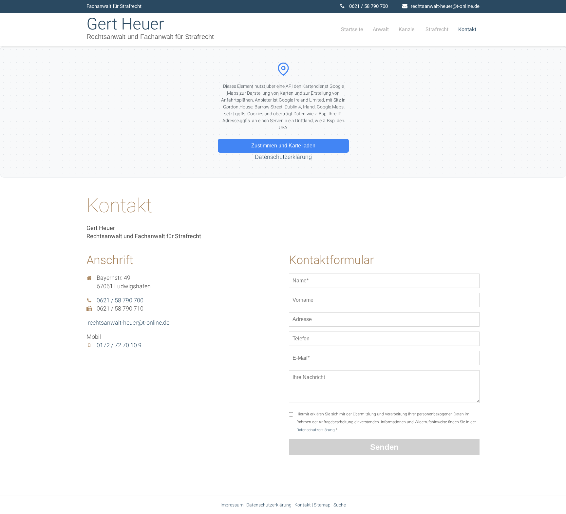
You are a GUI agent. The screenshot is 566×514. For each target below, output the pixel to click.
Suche (339, 504)
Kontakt (467, 29)
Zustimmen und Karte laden (283, 145)
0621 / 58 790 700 (368, 6)
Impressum (231, 504)
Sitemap (322, 504)
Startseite (352, 29)
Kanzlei (407, 29)
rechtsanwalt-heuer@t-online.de (445, 6)
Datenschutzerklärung (283, 156)
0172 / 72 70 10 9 (119, 345)
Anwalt (381, 29)
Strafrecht (436, 29)
